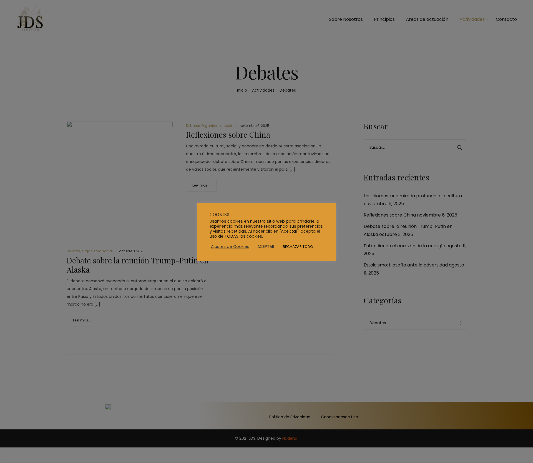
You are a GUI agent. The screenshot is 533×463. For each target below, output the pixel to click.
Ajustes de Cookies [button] (230, 246)
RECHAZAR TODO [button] (298, 246)
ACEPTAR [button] (265, 246)
